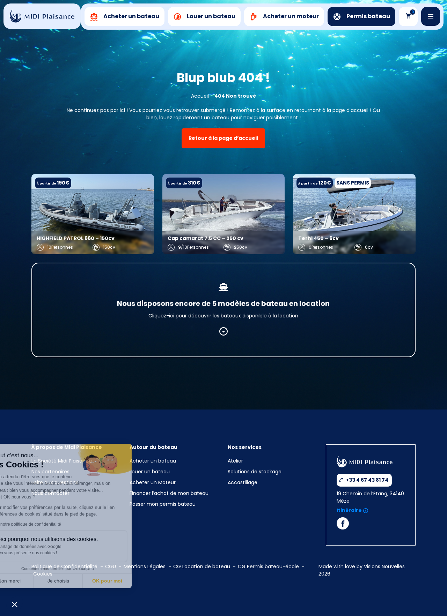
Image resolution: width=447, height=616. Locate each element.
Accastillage (242, 482)
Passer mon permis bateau (163, 504)
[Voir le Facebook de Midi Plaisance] (343, 525)
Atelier (235, 460)
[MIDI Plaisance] (42, 16)
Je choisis (80, 581)
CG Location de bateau (201, 566)
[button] (14, 604)
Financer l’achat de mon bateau (169, 493)
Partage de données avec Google (51, 546)
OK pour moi (129, 581)
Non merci (31, 581)
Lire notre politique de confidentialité (48, 524)
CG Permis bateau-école (268, 566)
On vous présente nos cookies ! (49, 552)
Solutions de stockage (255, 471)
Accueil (200, 95)
